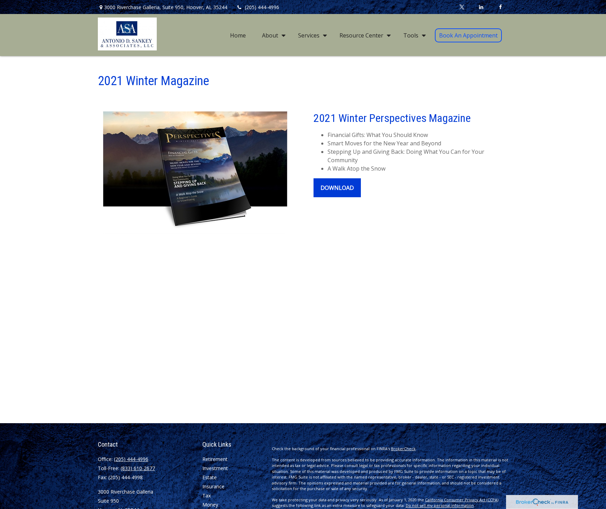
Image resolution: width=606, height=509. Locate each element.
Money (210, 504)
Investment (215, 468)
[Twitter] (462, 7)
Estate (209, 477)
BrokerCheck (403, 448)
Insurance (213, 486)
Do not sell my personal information (440, 505)
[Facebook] (500, 7)
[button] (238, 35)
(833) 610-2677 (138, 468)
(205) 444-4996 (262, 7)
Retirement (215, 459)
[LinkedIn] (481, 7)
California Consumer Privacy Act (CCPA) (461, 499)
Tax (206, 495)
